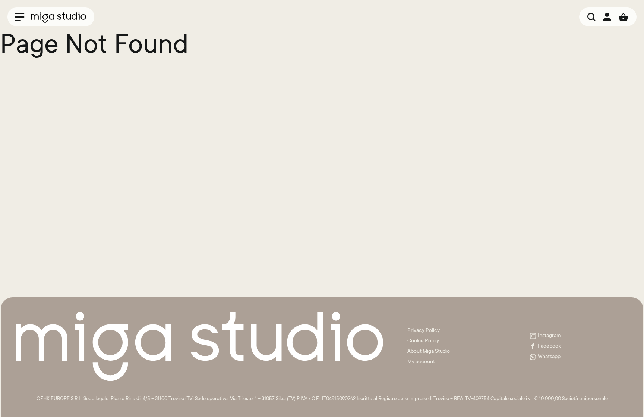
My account (421, 362)
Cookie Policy (423, 341)
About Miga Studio (428, 352)
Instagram (549, 336)
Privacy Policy (423, 331)
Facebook (549, 346)
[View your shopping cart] (623, 16)
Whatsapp (549, 357)
